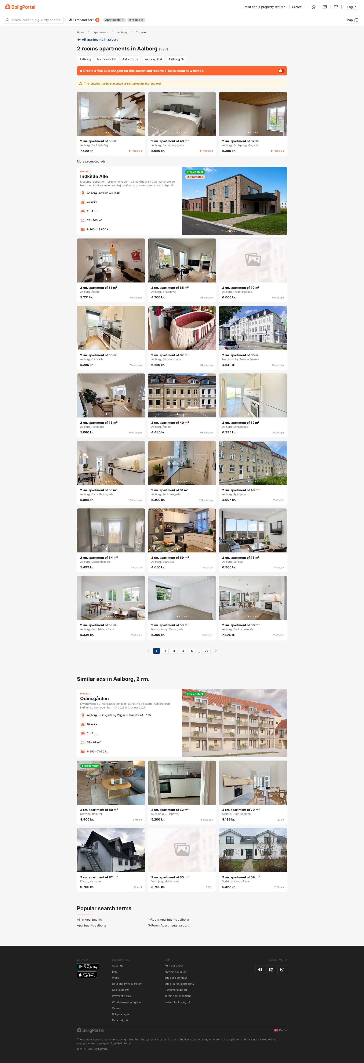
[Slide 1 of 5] (106, 132)
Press (115, 977)
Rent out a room (174, 965)
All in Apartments (89, 919)
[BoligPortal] (20, 7)
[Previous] (148, 651)
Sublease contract (176, 977)
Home (80, 32)
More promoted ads (91, 161)
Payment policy (121, 995)
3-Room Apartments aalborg (168, 925)
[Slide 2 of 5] (108, 132)
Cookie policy (120, 989)
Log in (351, 7)
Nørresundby (106, 59)
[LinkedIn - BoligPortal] (271, 969)
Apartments (100, 32)
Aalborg (122, 32)
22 (206, 650)
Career (116, 1008)
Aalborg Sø (130, 59)
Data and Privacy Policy (127, 983)
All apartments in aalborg (100, 39)
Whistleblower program (126, 1002)
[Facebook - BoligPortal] (260, 969)
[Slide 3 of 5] (111, 132)
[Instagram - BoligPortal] (282, 969)
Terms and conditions (178, 995)
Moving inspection (176, 971)
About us (117, 965)
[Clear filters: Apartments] (122, 20)
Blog (115, 971)
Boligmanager (120, 1014)
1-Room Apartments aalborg (168, 919)
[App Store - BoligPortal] (87, 974)
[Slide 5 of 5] (115, 132)
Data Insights (120, 1020)
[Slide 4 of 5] (113, 132)
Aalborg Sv (176, 59)
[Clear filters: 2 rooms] (142, 20)
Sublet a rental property (179, 983)
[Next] (216, 651)
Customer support (176, 989)
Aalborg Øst (153, 59)
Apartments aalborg (91, 925)
